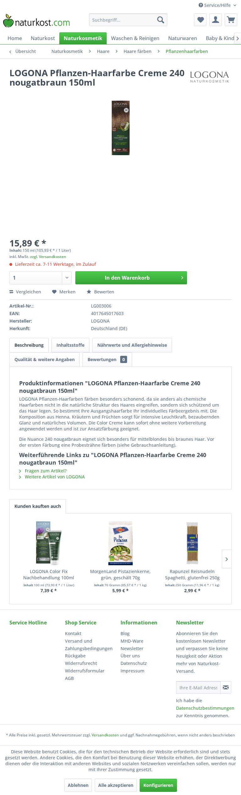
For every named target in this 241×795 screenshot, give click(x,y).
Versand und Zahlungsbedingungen (89, 644)
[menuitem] (128, 19)
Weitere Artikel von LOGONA (54, 477)
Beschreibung (29, 345)
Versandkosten (105, 735)
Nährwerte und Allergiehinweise (132, 345)
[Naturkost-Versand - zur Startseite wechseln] (36, 21)
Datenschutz (133, 663)
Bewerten (103, 292)
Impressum (132, 671)
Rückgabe (75, 656)
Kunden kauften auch (37, 506)
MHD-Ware (131, 641)
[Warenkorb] (231, 19)
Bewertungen (106, 359)
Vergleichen (28, 292)
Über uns (130, 656)
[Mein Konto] (215, 19)
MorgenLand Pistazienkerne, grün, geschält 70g (120, 574)
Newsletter (131, 648)
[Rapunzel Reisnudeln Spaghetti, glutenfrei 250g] (192, 543)
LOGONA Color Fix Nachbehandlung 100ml (48, 574)
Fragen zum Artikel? (45, 471)
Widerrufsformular (84, 671)
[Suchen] (160, 19)
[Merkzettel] (200, 19)
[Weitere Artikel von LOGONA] (209, 79)
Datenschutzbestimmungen (205, 708)
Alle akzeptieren (115, 785)
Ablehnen (78, 785)
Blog (125, 633)
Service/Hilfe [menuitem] (217, 5)
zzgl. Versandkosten (48, 256)
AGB (69, 678)
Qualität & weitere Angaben (44, 359)
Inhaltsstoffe (70, 345)
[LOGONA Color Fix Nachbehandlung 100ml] (49, 543)
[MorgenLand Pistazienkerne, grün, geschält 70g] (120, 543)
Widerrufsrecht (81, 663)
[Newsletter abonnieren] (225, 687)
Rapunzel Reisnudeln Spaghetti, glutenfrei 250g (192, 574)
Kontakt (73, 633)
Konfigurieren (158, 785)
